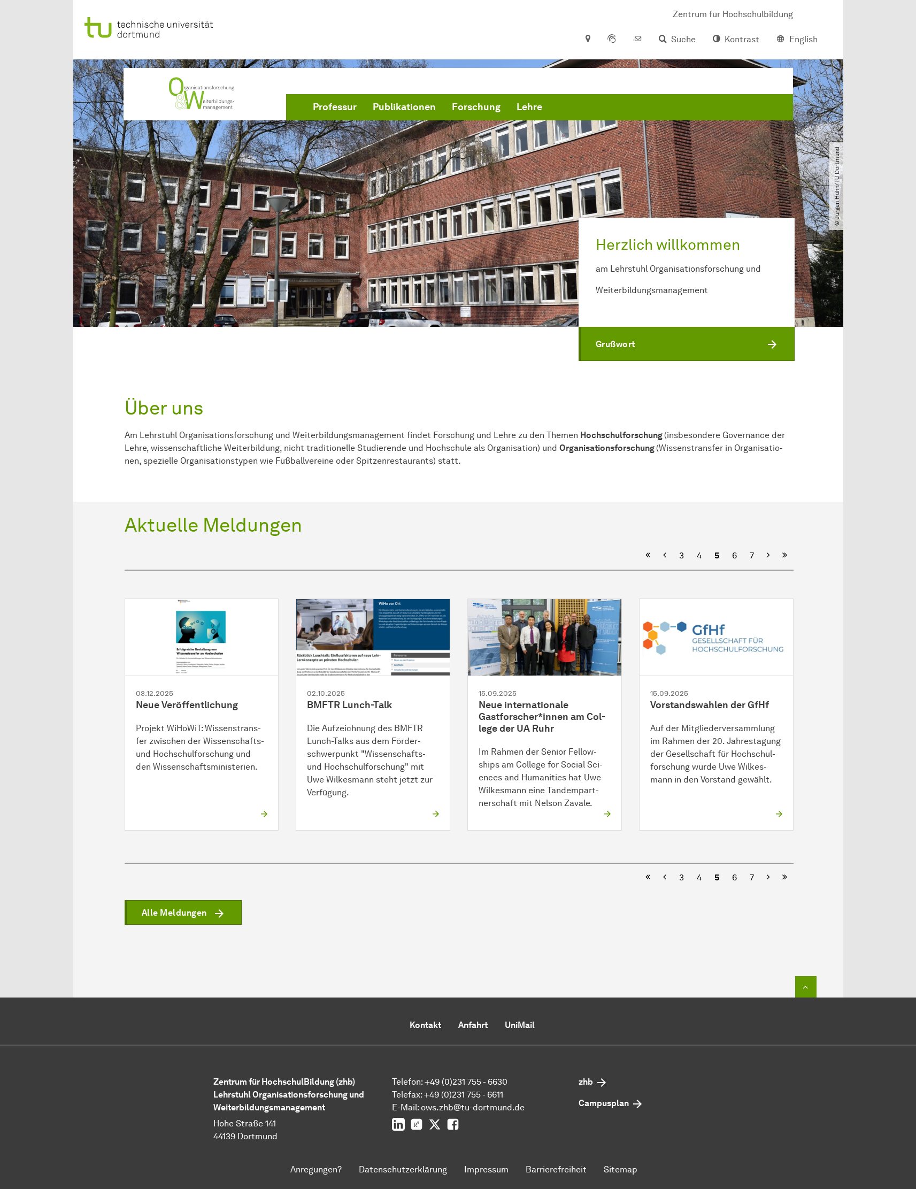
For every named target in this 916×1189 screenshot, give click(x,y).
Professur (335, 107)
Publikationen (404, 107)
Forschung (476, 107)
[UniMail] (637, 39)
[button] (687, 344)
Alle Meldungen (174, 913)
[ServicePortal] (612, 39)
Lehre (529, 107)
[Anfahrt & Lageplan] (587, 39)
